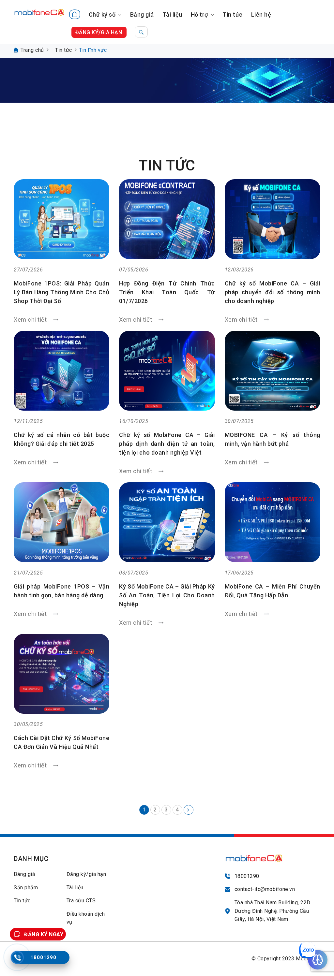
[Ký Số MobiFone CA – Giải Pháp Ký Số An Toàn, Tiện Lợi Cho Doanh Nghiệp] (167, 522)
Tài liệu (172, 14)
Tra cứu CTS (81, 900)
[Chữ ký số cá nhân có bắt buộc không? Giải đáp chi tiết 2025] (61, 371)
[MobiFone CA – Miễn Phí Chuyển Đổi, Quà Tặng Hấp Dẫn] (272, 522)
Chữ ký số (102, 14)
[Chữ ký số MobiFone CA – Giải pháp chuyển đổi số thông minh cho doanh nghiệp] (272, 219)
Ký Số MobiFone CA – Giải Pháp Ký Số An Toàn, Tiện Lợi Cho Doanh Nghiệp (167, 595)
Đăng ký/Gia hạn (98, 32)
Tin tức (232, 14)
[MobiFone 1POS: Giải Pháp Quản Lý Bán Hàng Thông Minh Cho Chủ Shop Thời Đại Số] (61, 219)
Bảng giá (142, 14)
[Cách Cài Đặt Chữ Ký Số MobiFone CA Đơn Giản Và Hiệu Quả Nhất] (61, 674)
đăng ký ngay (43, 934)
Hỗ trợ (199, 14)
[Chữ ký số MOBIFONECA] (39, 9)
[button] (141, 31)
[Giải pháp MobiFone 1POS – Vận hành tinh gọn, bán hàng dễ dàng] (61, 522)
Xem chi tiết (31, 319)
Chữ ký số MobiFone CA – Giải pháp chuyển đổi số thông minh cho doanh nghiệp (272, 292)
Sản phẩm (26, 887)
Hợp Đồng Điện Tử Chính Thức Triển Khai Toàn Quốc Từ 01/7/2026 (167, 292)
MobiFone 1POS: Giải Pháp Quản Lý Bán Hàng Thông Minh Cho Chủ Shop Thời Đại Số (61, 292)
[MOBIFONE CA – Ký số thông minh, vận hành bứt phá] (272, 371)
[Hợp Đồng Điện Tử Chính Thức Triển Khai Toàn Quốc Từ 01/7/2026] (167, 219)
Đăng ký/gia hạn (86, 874)
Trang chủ (32, 50)
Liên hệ (261, 14)
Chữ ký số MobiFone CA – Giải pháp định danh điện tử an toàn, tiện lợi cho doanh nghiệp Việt (167, 443)
